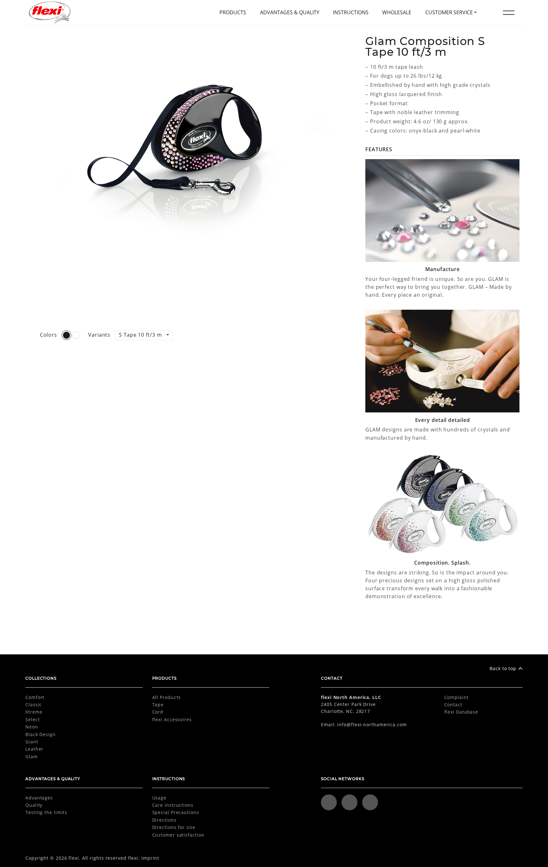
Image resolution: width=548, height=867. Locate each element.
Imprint (150, 858)
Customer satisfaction (178, 835)
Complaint (456, 697)
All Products (166, 697)
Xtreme (33, 712)
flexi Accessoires (172, 719)
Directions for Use (173, 827)
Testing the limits (46, 812)
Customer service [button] (449, 12)
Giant (31, 742)
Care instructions (172, 805)
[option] (187, 180)
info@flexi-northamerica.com (372, 724)
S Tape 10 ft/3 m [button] (141, 334)
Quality (33, 805)
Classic (33, 705)
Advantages (39, 798)
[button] (508, 12)
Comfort (34, 697)
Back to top (503, 668)
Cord (158, 712)
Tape (158, 705)
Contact (453, 705)
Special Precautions (175, 812)
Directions (164, 820)
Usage (159, 798)
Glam (31, 757)
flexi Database (461, 712)
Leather (34, 749)
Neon (31, 727)
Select (32, 719)
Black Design (40, 734)
